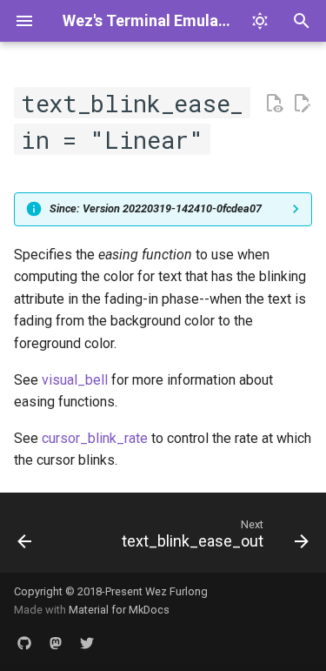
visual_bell (75, 380)
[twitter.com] (87, 643)
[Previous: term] (24, 537)
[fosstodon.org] (56, 643)
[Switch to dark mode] (260, 20)
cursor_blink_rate (95, 438)
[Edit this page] (301, 103)
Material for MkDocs (119, 609)
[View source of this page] (273, 103)
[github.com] (24, 643)
